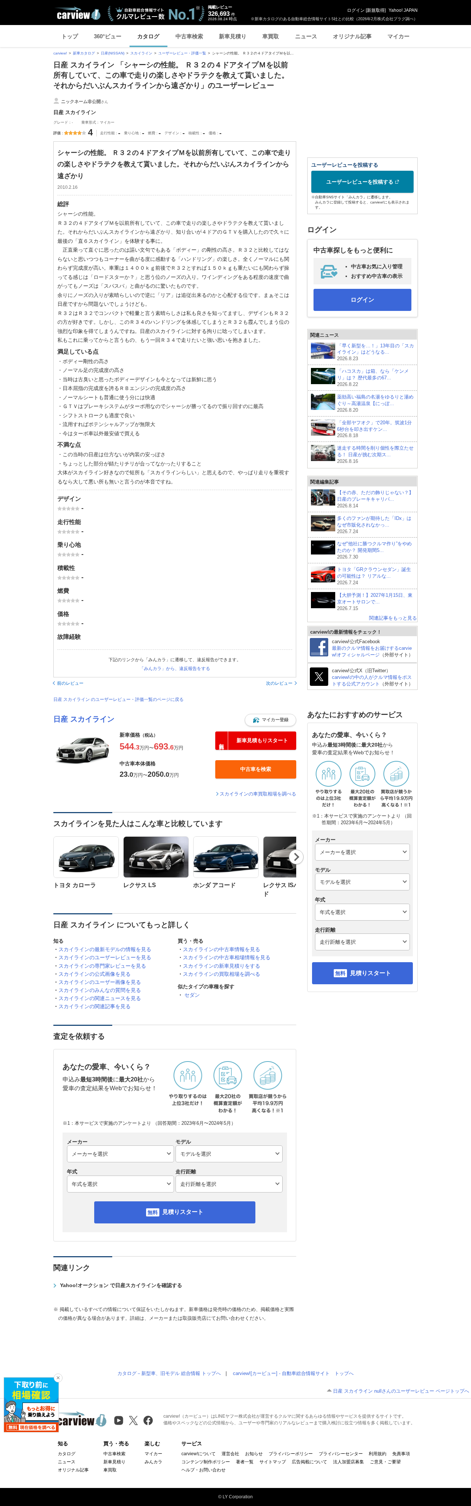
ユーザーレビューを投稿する (359, 182)
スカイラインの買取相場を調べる (221, 974)
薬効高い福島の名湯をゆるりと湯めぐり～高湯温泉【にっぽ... (375, 403)
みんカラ (153, 1461)
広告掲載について (309, 1461)
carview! (60, 53)
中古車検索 (189, 36)
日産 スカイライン (83, 719)
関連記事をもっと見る (393, 618)
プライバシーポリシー (291, 1453)
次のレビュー (279, 683)
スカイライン (141, 53)
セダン (192, 995)
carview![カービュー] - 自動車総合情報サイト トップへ (293, 1373)
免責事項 (401, 1453)
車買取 (270, 36)
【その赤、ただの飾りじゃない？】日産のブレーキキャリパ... (375, 499)
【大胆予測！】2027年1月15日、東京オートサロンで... (374, 601)
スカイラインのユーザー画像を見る (100, 982)
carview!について (198, 1453)
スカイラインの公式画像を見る (95, 974)
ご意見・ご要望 (385, 1461)
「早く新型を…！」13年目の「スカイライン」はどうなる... (375, 352)
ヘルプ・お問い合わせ (203, 1470)
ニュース (306, 36)
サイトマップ (272, 1461)
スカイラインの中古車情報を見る (221, 949)
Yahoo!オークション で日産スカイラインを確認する (121, 1285)
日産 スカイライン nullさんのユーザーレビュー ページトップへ (401, 1391)
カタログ (148, 36)
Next (296, 856)
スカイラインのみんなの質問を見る (100, 990)
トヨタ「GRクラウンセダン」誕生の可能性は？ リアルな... (374, 576)
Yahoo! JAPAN (403, 10)
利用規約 (377, 1453)
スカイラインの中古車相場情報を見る (226, 957)
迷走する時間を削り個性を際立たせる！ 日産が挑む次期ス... (375, 454)
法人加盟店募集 (348, 1461)
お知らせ (254, 1453)
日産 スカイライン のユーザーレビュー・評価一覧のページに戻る (118, 699)
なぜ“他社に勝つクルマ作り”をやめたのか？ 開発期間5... (374, 550)
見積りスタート (182, 1212)
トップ (69, 36)
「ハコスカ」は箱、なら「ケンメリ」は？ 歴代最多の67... (373, 377)
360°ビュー (107, 36)
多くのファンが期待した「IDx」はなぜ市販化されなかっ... (374, 524)
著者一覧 (245, 1461)
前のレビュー (70, 683)
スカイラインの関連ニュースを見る (100, 998)
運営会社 (230, 1453)
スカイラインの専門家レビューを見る (102, 966)
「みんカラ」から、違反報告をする (174, 668)
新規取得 (376, 10)
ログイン (356, 10)
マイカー (398, 36)
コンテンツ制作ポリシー (205, 1461)
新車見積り (233, 36)
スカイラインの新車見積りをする (221, 966)
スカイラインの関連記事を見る (95, 1006)
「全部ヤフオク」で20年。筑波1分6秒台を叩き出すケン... (374, 429)
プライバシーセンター (341, 1453)
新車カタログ (84, 53)
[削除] (58, 1378)
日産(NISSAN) (112, 53)
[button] (270, 720)
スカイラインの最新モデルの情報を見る (105, 949)
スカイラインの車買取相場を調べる (258, 794)
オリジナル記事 (352, 36)
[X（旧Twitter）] (133, 1420)
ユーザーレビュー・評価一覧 (182, 53)
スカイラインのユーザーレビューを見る (105, 957)
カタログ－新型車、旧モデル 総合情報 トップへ (169, 1373)
